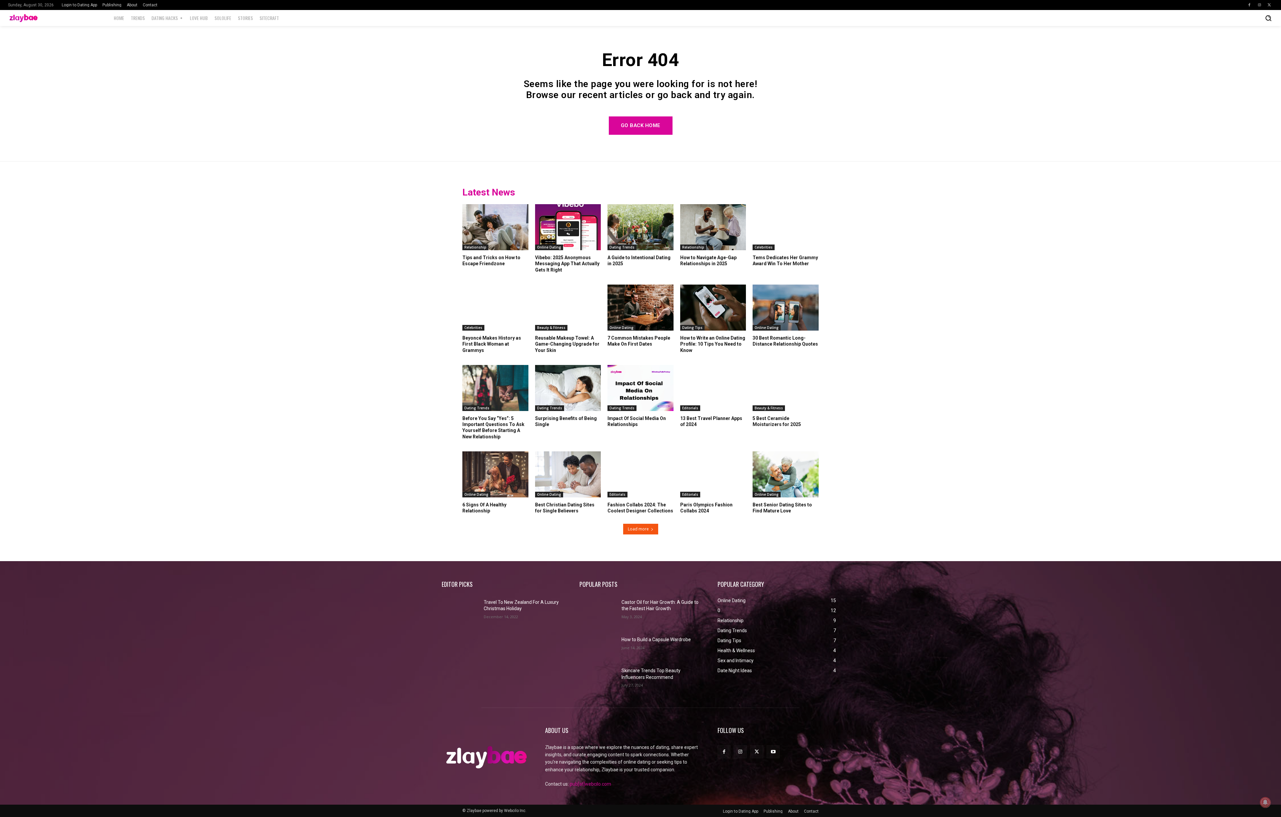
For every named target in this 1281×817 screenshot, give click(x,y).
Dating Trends (621, 247)
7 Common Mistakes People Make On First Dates (638, 341)
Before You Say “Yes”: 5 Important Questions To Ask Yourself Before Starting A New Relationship (493, 427)
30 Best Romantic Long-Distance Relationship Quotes (785, 341)
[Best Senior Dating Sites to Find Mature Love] (786, 474)
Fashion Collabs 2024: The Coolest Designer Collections (640, 507)
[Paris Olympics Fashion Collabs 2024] (713, 474)
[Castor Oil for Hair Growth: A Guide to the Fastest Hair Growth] (597, 608)
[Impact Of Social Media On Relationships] (640, 388)
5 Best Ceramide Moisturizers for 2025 (777, 421)
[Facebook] (1249, 5)
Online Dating (549, 247)
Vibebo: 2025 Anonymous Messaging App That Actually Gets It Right (567, 263)
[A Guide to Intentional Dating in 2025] (640, 227)
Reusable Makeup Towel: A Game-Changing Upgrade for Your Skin (567, 344)
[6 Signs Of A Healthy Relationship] (495, 474)
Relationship (475, 247)
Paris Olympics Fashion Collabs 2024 (706, 507)
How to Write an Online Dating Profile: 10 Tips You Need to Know (712, 344)
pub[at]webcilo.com (590, 784)
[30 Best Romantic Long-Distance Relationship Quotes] (786, 308)
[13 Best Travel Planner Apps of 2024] (713, 388)
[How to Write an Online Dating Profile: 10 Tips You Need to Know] (713, 308)
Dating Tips (692, 327)
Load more (638, 529)
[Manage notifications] (1265, 802)
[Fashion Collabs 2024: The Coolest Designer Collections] (640, 474)
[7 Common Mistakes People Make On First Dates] (640, 308)
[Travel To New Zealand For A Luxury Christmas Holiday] (460, 608)
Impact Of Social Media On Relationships (636, 421)
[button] (1268, 18)
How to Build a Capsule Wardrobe (656, 639)
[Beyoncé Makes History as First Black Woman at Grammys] (495, 308)
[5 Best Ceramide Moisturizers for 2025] (786, 388)
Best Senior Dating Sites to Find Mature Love (782, 507)
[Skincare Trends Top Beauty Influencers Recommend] (597, 677)
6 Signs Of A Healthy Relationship (484, 507)
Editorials (690, 408)
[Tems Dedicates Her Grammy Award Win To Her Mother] (786, 227)
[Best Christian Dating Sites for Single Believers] (568, 474)
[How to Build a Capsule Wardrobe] (597, 643)
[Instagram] (1259, 5)
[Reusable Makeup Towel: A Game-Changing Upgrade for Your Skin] (568, 308)
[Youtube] (773, 751)
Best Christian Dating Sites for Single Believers (564, 507)
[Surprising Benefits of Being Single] (568, 388)
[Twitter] (1269, 5)
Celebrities (764, 247)
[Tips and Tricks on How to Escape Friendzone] (495, 227)
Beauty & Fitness (551, 327)
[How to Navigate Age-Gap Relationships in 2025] (713, 227)
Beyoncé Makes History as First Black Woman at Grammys (491, 344)
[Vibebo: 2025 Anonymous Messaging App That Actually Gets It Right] (568, 227)
